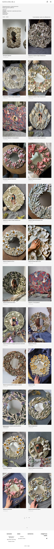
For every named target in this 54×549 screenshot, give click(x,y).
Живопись (5, 13)
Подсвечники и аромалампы (10, 6)
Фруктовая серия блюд (11, 539)
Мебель (5, 12)
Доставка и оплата (21, 538)
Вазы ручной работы (8, 7)
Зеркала (5, 8)
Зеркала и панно (11, 541)
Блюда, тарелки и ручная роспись (12, 11)
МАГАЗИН (9, 533)
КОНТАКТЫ (30, 533)
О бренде (22, 536)
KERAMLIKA (9, 2)
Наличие (5, 14)
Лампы (4, 9)
